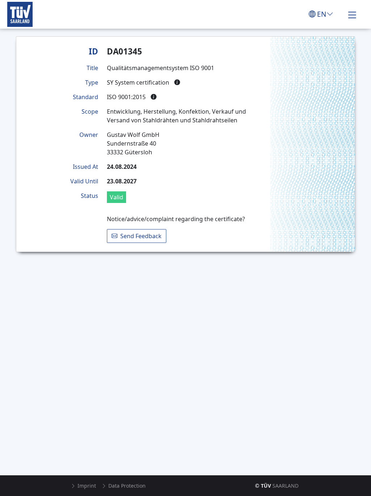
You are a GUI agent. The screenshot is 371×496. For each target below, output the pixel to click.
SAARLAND (277, 485)
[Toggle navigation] (352, 14)
